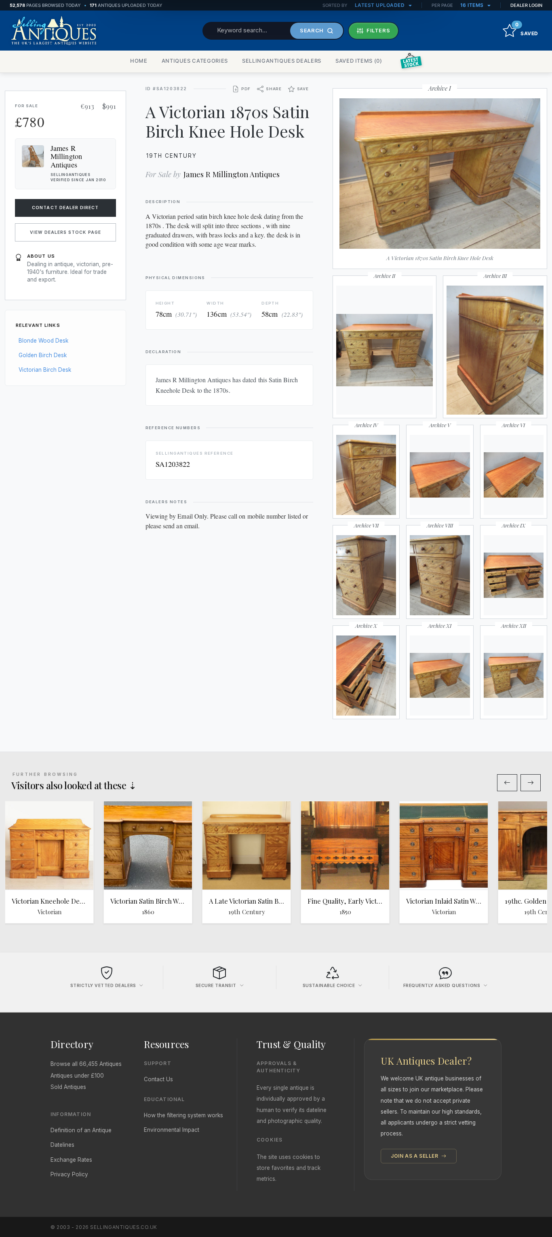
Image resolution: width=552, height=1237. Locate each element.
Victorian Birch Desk (45, 369)
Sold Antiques (68, 1087)
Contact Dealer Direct (65, 207)
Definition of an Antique (81, 1130)
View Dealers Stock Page (65, 232)
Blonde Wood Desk (43, 340)
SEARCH (312, 30)
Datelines (62, 1145)
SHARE (274, 89)
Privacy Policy (69, 1174)
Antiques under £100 (77, 1075)
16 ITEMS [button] (472, 5)
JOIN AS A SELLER (415, 1156)
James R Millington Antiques (231, 174)
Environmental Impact (171, 1130)
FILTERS (378, 30)
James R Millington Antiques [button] (66, 156)
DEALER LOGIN (526, 5)
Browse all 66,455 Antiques (86, 1064)
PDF (246, 89)
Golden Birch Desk (43, 355)
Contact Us (158, 1079)
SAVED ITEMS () (358, 60)
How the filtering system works (183, 1115)
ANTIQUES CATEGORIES (195, 60)
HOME (138, 60)
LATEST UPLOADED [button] (380, 5)
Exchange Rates (71, 1160)
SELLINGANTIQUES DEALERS (281, 60)
